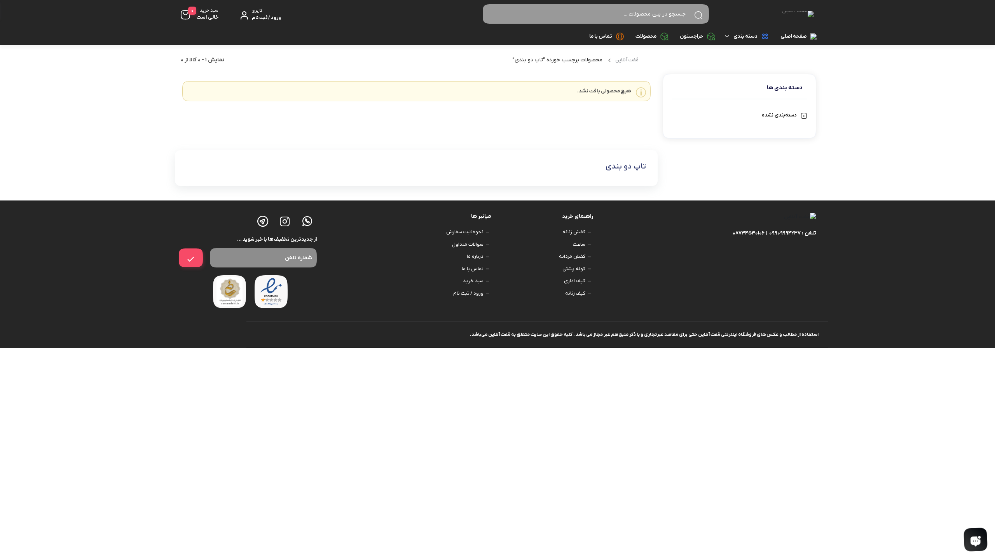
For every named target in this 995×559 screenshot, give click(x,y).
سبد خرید (473, 281)
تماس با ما (600, 36)
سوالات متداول (468, 244)
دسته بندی (745, 36)
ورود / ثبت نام (468, 293)
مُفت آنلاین (627, 60)
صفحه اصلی (793, 36)
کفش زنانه (573, 232)
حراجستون (691, 36)
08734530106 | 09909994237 (767, 233)
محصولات (645, 36)
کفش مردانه (572, 256)
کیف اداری (574, 281)
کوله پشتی (573, 269)
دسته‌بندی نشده (779, 115)
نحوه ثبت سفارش (465, 232)
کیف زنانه (575, 293)
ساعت (579, 244)
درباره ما (475, 256)
